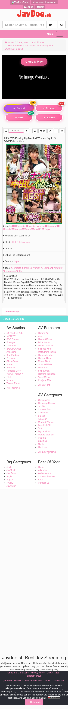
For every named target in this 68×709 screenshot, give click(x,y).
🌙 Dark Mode (34, 701)
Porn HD (18, 680)
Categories (22, 42)
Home (10, 42)
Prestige (10, 342)
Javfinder (11, 485)
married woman (32, 267)
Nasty (41, 444)
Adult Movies (37, 42)
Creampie (20, 225)
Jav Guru (11, 473)
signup (29, 6)
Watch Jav (58, 680)
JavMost (10, 470)
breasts (17, 267)
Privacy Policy (38, 672)
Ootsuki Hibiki (45, 364)
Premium (10, 358)
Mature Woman (46, 434)
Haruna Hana (45, 358)
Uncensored (44, 399)
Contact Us (43, 482)
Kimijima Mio (44, 380)
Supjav (48, 229)
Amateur (52, 225)
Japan (17, 261)
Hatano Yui (43, 332)
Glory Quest (12, 361)
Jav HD (47, 680)
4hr (20, 270)
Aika (40, 336)
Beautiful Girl (44, 425)
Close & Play (34, 61)
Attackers (11, 351)
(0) (43, 130)
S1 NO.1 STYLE (14, 332)
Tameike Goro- (14, 370)
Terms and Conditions (18, 672)
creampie (10, 270)
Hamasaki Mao (45, 354)
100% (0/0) (18, 131)
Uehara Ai (43, 367)
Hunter (9, 364)
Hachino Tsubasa (47, 373)
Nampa (18, 229)
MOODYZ (11, 336)
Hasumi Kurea (45, 339)
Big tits (41, 415)
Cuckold (42, 437)
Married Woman (36, 225)
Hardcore (42, 447)
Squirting (42, 440)
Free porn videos (33, 680)
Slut (40, 428)
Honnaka (10, 367)
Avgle (9, 476)
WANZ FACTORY (15, 373)
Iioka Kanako (44, 342)
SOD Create (12, 339)
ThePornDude (21, 2)
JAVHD (37, 229)
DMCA (50, 672)
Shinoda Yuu (44, 348)
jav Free (7, 680)
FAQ (40, 479)
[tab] (13, 311)
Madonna (11, 345)
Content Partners (46, 476)
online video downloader (44, 2)
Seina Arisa (43, 370)
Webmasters (44, 473)
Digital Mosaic (45, 431)
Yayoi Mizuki (44, 376)
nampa (47, 267)
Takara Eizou (13, 383)
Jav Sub (42, 406)
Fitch (8, 376)
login (41, 6)
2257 (58, 672)
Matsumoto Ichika (47, 351)
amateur (57, 267)
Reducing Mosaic (46, 403)
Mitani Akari (44, 361)
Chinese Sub (44, 409)
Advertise (42, 470)
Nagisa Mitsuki (45, 345)
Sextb (28, 229)
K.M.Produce (12, 354)
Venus (9, 380)
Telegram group (34, 675)
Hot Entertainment (21, 242)
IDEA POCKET (13, 348)
